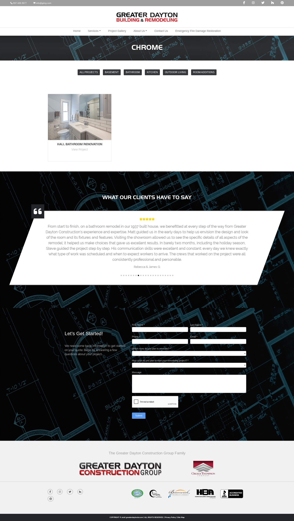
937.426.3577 (20, 3)
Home (77, 30)
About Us (139, 30)
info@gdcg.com (43, 3)
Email (193, 336)
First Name (138, 325)
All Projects (89, 72)
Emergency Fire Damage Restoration (198, 30)
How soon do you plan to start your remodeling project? (160, 360)
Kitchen (152, 72)
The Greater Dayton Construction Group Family (147, 453)
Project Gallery (117, 30)
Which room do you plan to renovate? (151, 348)
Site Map (181, 517)
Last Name (196, 325)
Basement (112, 72)
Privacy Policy (170, 517)
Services (93, 30)
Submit (138, 415)
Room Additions (204, 72)
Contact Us (161, 30)
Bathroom (133, 72)
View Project (80, 149)
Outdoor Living (175, 72)
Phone (136, 336)
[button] (121, 275)
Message (136, 372)
